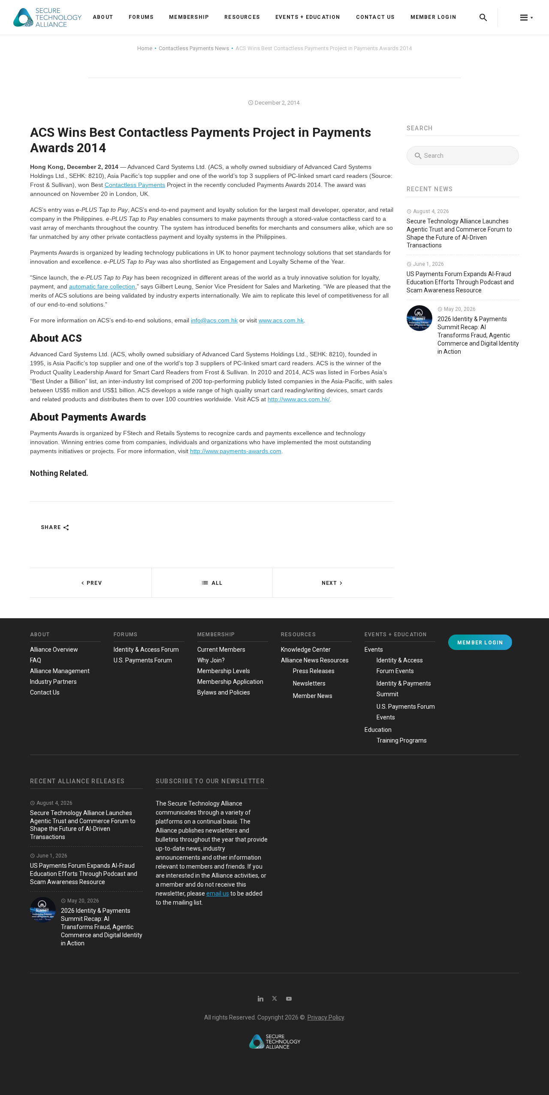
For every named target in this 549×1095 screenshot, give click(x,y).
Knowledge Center (306, 649)
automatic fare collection (102, 286)
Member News (312, 695)
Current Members (221, 649)
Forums (141, 17)
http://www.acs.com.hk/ (299, 399)
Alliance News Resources (315, 660)
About (103, 17)
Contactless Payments (135, 184)
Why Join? (211, 660)
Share (52, 527)
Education (378, 729)
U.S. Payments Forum (143, 660)
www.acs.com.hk (281, 320)
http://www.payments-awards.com (235, 451)
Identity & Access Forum (146, 649)
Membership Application (230, 681)
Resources (242, 17)
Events (374, 649)
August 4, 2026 (430, 211)
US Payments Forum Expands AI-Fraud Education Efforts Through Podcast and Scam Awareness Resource (460, 282)
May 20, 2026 (459, 309)
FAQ (35, 660)
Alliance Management (60, 671)
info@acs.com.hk (214, 320)
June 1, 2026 (428, 264)
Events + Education (308, 17)
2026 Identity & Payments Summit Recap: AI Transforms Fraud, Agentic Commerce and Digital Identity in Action (478, 335)
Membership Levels (223, 671)
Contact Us (375, 17)
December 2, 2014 (276, 102)
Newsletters (309, 683)
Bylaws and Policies (223, 692)
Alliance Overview (54, 649)
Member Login (433, 17)
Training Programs (402, 740)
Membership (189, 17)
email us (217, 893)
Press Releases (314, 671)
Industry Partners (53, 681)
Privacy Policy (326, 1017)
